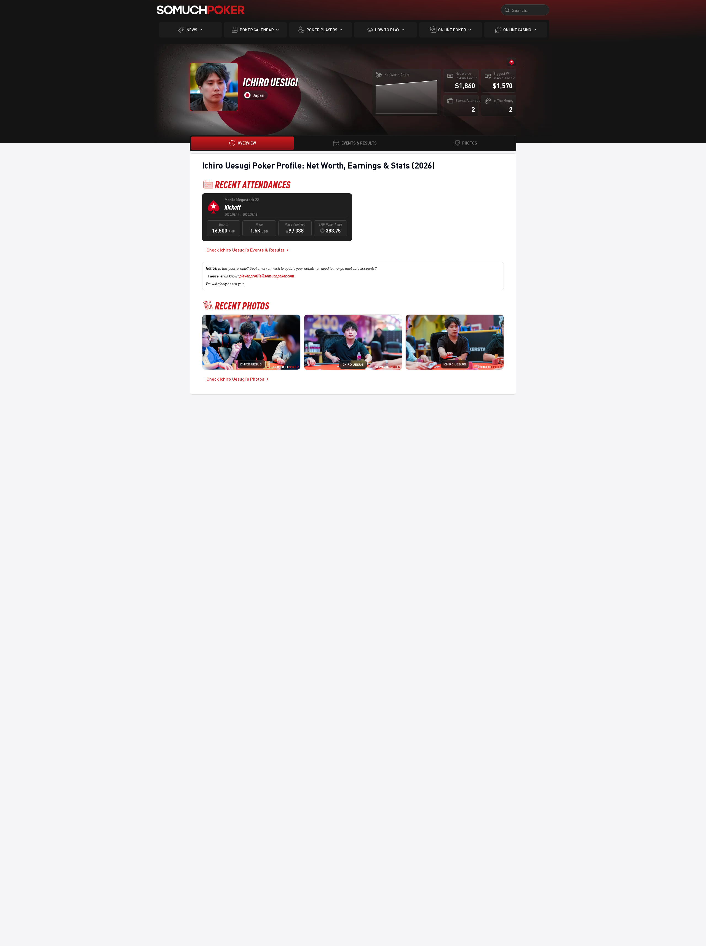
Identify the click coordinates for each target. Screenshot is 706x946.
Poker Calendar (257, 29)
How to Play (387, 29)
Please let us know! (251, 276)
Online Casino (517, 29)
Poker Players (321, 29)
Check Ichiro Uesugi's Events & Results (245, 249)
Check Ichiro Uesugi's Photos (235, 378)
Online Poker (452, 29)
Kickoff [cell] (232, 207)
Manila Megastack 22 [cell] (241, 199)
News (191, 29)
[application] (406, 95)
